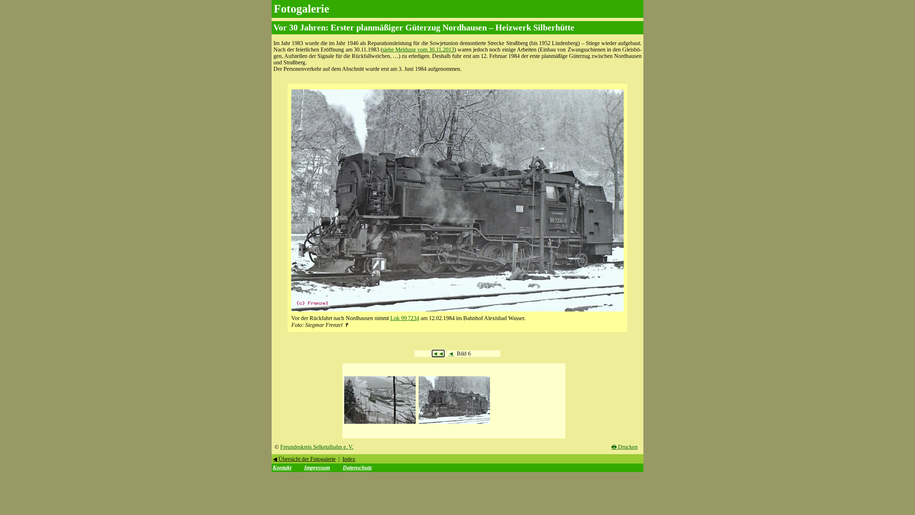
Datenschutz (357, 468)
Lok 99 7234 (404, 318)
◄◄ (438, 353)
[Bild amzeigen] (380, 424)
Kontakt (282, 468)
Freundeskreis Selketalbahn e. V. (316, 447)
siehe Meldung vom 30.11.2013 (418, 49)
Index (348, 459)
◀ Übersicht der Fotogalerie (304, 459)
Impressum (317, 468)
